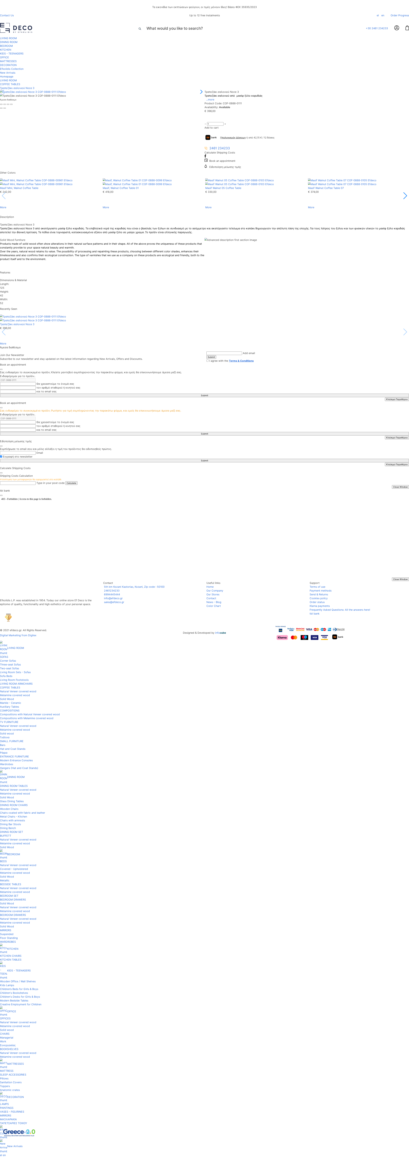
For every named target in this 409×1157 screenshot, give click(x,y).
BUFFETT (5, 835)
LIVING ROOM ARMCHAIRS (16, 683)
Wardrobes (6, 764)
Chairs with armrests (12, 820)
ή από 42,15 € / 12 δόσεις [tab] (247, 137)
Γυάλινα (4, 737)
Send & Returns (319, 594)
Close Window (400, 487)
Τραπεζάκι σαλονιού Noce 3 (17, 88)
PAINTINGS (6, 1107)
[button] (201, 91)
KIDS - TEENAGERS (11, 53)
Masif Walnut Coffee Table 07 (326, 188)
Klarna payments (320, 605)
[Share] (4, 104)
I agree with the (231, 360)
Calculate (71, 483)
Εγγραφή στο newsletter (17, 456)
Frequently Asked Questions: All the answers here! (340, 609)
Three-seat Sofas (10, 664)
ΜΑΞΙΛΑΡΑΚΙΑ (8, 1119)
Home (210, 586)
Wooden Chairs (9, 808)
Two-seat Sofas (9, 668)
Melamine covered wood (15, 695)
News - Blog (213, 602)
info (220, 632)
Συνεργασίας (8, 1045)
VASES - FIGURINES (12, 1111)
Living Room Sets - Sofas (15, 672)
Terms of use (317, 586)
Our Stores (212, 594)
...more (210, 99)
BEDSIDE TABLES (10, 884)
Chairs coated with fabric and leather (22, 812)
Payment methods (321, 590)
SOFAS (4, 656)
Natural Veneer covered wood (18, 691)
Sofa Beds (6, 676)
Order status (317, 602)
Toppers (5, 1086)
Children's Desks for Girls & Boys (20, 996)
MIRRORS (5, 930)
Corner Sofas (8, 660)
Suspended (6, 934)
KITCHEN (5, 49)
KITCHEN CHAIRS (10, 955)
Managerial (6, 1037)
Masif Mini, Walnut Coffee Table (19, 188)
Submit (211, 357)
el (378, 15)
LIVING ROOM (8, 38)
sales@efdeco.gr (113, 602)
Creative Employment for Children (20, 1004)
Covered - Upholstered (14, 869)
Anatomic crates (10, 1090)
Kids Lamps (7, 985)
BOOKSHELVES (9, 1049)
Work (3, 1041)
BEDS (3, 861)
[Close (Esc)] (1, 104)
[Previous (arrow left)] (1, 108)
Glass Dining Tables (12, 801)
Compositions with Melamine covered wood (26, 718)
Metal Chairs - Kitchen (13, 816)
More (3, 207)
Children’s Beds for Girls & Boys (19, 989)
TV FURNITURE (9, 722)
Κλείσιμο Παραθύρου (397, 399)
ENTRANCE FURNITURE (14, 756)
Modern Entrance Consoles (16, 760)
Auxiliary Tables (9, 706)
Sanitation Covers (11, 1082)
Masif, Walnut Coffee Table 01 (121, 188)
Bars (2, 745)
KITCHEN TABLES (10, 959)
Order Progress (400, 15)
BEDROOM (6, 45)
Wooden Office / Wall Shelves (18, 981)
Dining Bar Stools (10, 824)
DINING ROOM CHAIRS (14, 805)
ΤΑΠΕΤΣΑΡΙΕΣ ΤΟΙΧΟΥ (13, 1123)
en (382, 15)
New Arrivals (7, 72)
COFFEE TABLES (10, 84)
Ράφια (3, 752)
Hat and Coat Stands (12, 748)
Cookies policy (319, 598)
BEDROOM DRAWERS (13, 899)
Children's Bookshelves (14, 992)
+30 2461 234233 (377, 28)
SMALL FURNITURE (11, 741)
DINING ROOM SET (11, 831)
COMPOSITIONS (9, 710)
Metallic (4, 880)
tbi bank (315, 613)
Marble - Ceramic (10, 702)
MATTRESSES (8, 61)
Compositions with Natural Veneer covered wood (30, 714)
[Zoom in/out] (11, 104)
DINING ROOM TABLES (14, 785)
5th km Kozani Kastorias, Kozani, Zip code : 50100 (134, 586)
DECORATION (8, 65)
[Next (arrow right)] (4, 108)
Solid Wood (7, 699)
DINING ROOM (8, 42)
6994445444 (111, 594)
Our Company (214, 590)
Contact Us (7, 15)
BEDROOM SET (9, 895)
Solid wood (7, 733)
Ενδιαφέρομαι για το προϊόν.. (17, 376)
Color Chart (213, 605)
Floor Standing (9, 937)
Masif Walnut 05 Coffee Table (223, 188)
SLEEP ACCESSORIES (13, 1074)
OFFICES (5, 1018)
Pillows (4, 1078)
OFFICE (4, 57)
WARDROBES (8, 941)
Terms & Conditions (241, 360)
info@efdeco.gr (113, 598)
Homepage (6, 76)
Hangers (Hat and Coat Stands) (19, 768)
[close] (1, 369)
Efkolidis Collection (11, 68)
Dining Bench (8, 828)
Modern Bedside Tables (14, 1000)
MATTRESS (6, 1070)
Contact (211, 598)
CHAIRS (4, 1033)
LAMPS (4, 1104)
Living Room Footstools (14, 679)
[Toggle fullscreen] (8, 104)
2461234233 (111, 590)
